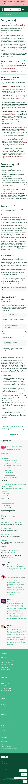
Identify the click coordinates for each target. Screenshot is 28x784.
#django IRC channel (5, 249)
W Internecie (8, 470)
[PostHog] (3, 629)
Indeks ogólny (5, 493)
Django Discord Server (6, 528)
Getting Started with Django (7, 660)
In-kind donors (5, 763)
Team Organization (5, 662)
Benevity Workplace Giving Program (9, 748)
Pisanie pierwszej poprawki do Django (17, 429)
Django (2, 9)
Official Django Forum (6, 534)
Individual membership (6, 690)
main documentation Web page (13, 411)
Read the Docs (13, 552)
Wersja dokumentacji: (20, 777)
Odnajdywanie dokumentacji (10, 460)
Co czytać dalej (5, 458)
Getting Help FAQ (5, 702)
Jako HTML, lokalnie (10, 475)
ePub (17, 550)
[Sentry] (3, 566)
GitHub (2, 718)
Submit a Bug (4, 685)
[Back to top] (25, 781)
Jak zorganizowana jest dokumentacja (13, 463)
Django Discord (4, 704)
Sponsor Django (4, 741)
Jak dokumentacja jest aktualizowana (12, 465)
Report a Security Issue (6, 688)
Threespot (4, 769)
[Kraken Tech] (3, 603)
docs (6, 196)
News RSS (3, 730)
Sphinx (3, 305)
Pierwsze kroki (7, 505)
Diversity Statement (5, 669)
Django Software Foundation (7, 664)
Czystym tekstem (9, 472)
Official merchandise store (7, 746)
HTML (11, 550)
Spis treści (4, 491)
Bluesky (2, 725)
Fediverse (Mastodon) (6, 723)
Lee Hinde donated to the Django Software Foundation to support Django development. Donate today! (16, 448)
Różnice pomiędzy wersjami (10, 477)
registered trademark (15, 779)
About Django (4, 657)
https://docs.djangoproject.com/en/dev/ (17, 219)
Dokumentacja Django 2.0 (8, 503)
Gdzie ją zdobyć (7, 467)
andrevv (4, 774)
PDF (15, 550)
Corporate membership (6, 743)
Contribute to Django (5, 683)
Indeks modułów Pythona (8, 496)
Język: (23, 774)
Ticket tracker (4, 540)
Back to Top (14, 434)
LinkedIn (3, 727)
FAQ (2, 515)
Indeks (2, 522)
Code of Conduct (5, 667)
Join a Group (4, 681)
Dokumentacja (6, 14)
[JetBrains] (3, 579)
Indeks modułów (9, 522)
